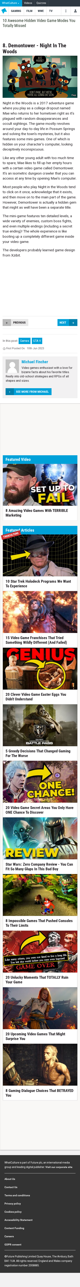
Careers (9, 1236)
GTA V (37, 341)
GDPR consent (12, 1244)
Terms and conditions (17, 1195)
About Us (9, 1178)
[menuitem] (11, 3)
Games (24, 341)
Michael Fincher (35, 361)
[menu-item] (16, 11)
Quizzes (41, 3)
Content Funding (14, 1228)
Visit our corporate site (58, 1167)
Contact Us (10, 1187)
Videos (28, 3)
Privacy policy (12, 1203)
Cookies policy (13, 1211)
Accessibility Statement (18, 1219)
